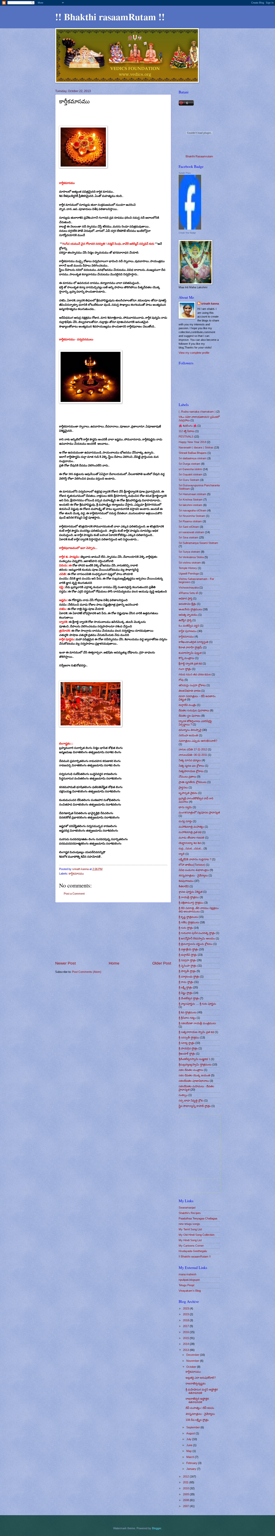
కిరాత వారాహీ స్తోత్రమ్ (190, 647)
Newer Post (65, 963)
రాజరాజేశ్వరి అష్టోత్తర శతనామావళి (197, 1400)
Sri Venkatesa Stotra (191, 557)
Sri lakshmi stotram (190, 505)
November (193, 1360)
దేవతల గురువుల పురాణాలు (194, 710)
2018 (186, 1320)
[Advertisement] (113, 931)
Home (114, 963)
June (189, 1445)
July (189, 1439)
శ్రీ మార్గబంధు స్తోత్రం (189, 976)
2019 (186, 1314)
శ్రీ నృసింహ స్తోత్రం (188, 965)
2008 (186, 1500)
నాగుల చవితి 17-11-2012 (193, 749)
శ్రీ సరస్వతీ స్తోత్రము (189, 1037)
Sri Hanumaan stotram (192, 494)
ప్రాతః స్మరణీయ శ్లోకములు (193, 782)
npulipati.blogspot (189, 1279)
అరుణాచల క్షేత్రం (187, 603)
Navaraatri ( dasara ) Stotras (196, 447)
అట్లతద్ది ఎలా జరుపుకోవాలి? (201, 1377)
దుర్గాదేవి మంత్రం (187, 704)
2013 (186, 1349)
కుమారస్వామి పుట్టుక (190, 652)
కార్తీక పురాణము (188, 631)
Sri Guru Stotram (189, 479)
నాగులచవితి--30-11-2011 (193, 754)
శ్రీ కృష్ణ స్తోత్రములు (188, 916)
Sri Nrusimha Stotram (192, 515)
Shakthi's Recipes (190, 1213)
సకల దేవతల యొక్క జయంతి (194, 1075)
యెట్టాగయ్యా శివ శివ (190, 843)
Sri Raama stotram (190, 521)
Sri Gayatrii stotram (190, 474)
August (191, 1433)
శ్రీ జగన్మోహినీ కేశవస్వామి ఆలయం (197, 938)
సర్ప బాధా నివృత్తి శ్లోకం (191, 1100)
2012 (186, 1476)
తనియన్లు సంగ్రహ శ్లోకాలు (192, 685)
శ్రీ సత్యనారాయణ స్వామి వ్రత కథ (196, 1032)
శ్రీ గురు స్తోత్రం (186, 927)
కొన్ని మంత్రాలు (186, 658)
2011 (186, 1482)
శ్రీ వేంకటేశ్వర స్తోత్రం (189, 998)
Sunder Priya (184, 173)
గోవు (181, 679)
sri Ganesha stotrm (190, 469)
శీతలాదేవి (184, 886)
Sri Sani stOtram (189, 526)
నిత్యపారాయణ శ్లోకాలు (191, 771)
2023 (186, 1308)
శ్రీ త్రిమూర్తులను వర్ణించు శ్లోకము (196, 943)
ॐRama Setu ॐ (188, 593)
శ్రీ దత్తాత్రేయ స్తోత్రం (188, 949)
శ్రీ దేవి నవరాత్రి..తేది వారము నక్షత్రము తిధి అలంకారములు (199, 910)
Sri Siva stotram (188, 537)
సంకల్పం (183, 1095)
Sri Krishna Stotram (191, 499)
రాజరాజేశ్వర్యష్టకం (196, 1383)
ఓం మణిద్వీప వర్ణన (189, 625)
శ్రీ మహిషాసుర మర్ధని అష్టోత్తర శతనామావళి (202, 1391)
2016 (186, 1332)
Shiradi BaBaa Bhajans (193, 452)
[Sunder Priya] (190, 228)
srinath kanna (210, 303)
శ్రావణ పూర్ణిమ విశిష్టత (190, 891)
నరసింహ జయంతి (188, 735)
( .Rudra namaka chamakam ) (197, 411)
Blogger (156, 1528)
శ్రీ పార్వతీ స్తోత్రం (187, 971)
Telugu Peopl (186, 1285)
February (192, 1463)
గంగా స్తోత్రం (185, 668)
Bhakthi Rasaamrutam (199, 156)
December (193, 1354)
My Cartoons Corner (191, 1245)
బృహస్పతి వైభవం (188, 792)
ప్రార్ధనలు (183, 787)
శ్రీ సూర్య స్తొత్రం (187, 1042)
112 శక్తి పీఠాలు (187, 431)
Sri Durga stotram (189, 463)
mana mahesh (187, 1274)
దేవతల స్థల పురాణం (190, 715)
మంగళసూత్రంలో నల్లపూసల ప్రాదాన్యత (199, 812)
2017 (186, 1326)
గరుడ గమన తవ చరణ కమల (195, 674)
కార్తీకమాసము (76, 873)
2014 (186, 1343)
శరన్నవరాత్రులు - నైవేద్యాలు (193, 875)
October (191, 1366)
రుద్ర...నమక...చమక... (191, 848)
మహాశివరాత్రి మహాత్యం (191, 826)
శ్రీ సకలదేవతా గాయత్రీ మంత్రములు (197, 1023)
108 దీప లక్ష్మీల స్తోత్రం (197, 1419)
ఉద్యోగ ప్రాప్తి (185, 620)
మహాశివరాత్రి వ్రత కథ (190, 832)
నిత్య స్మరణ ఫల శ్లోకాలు (191, 765)
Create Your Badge (187, 233)
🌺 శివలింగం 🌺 (188, 425)
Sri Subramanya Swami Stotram (198, 542)
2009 (186, 1494)
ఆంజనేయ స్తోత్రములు (190, 609)
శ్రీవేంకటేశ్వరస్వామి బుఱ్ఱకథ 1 (194, 1059)
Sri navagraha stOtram (193, 510)
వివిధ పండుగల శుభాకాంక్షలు (194, 870)
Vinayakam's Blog (190, 1290)
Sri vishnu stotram (190, 562)
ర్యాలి (182, 853)
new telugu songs (189, 1223)
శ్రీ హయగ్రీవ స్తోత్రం (188, 1048)
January (191, 1468)
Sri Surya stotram (189, 551)
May (189, 1451)
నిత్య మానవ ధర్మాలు (190, 760)
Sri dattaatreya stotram (193, 458)
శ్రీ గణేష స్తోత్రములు (189, 922)
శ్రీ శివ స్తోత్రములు (188, 1012)
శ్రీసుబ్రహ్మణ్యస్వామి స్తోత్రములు (195, 1064)
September (193, 1427)
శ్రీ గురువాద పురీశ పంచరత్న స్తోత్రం (197, 933)
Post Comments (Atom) (86, 971)
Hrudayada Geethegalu (193, 1251)
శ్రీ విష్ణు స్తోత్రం (186, 992)
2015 (186, 1338)
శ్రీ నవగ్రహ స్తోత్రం (187, 960)
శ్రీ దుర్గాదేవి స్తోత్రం (188, 954)
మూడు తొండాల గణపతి (191, 837)
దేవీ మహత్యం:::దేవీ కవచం (200, 1407)
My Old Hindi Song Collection (196, 1234)
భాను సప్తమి (185, 807)
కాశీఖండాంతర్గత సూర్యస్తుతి (193, 641)
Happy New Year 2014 (192, 442)
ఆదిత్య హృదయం (188, 614)
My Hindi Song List (190, 1240)
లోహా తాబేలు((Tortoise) (192, 864)
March (190, 1457)
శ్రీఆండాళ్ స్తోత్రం (187, 1053)
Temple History (188, 568)
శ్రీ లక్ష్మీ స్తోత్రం (185, 987)
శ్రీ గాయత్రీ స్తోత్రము (189, 897)
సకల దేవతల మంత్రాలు (191, 1069)
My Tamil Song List (190, 1229)
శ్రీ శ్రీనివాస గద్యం (187, 1017)
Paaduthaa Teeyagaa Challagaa (198, 1218)
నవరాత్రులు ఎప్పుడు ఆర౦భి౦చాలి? (198, 740)
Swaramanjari (187, 1207)
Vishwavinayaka (189, 587)
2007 (186, 1506)
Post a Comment (74, 893)
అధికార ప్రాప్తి (185, 598)
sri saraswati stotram (191, 532)
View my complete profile (194, 352)
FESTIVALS (186, 436)
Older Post (161, 963)
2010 (186, 1488)
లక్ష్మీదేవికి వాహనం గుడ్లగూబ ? (195, 859)
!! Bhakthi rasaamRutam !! (110, 16)
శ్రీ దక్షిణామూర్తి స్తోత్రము (191, 902)
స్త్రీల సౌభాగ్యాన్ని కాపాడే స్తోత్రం (195, 1105)
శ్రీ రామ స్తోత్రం (186, 981)
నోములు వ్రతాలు (187, 776)
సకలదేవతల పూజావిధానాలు (194, 1080)
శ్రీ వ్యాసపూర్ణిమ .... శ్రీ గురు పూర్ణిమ (197, 1003)
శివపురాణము (186, 880)
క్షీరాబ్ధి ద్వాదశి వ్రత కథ (190, 663)
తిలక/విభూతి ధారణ (190, 690)
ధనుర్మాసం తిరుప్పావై (190, 729)
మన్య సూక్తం (185, 821)
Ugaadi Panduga (189, 573)
